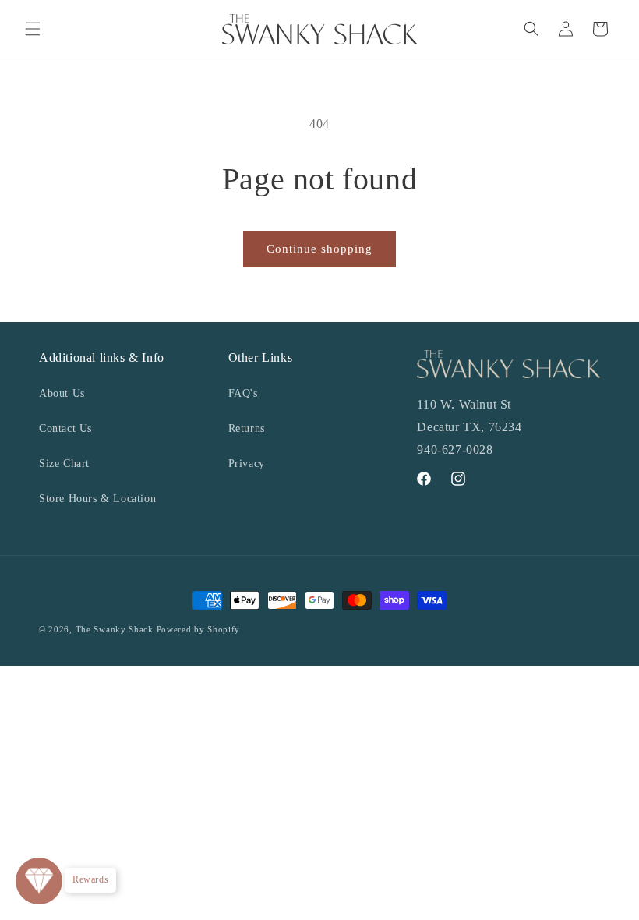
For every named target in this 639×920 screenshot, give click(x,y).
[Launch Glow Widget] (39, 881)
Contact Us (65, 428)
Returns (246, 428)
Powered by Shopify (199, 629)
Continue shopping (319, 248)
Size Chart (64, 463)
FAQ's (243, 393)
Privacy (246, 463)
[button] (33, 29)
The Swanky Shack (115, 629)
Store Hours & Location (97, 498)
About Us (62, 393)
